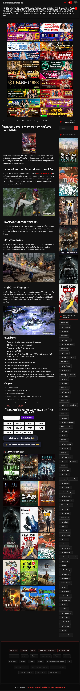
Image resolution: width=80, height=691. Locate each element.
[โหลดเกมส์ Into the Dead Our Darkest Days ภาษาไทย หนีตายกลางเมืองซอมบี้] (46, 493)
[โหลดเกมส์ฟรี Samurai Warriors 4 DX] (29, 334)
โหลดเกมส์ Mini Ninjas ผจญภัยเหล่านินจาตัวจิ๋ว (29, 582)
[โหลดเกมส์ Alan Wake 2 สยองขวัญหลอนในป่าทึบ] (11, 546)
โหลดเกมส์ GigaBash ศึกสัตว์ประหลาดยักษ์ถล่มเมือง (29, 607)
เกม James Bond (65, 596)
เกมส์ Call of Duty (66, 444)
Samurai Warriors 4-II (44, 174)
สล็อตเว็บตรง (12, 661)
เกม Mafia (63, 526)
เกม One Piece (65, 531)
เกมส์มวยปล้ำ (64, 474)
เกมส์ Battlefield (65, 535)
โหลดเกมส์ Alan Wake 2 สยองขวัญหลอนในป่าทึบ (11, 556)
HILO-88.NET (14, 656)
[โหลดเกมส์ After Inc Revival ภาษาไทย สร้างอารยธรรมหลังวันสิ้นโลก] (29, 493)
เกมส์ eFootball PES (66, 500)
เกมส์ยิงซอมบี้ (64, 401)
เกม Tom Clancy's (66, 570)
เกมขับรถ (63, 405)
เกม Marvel (64, 418)
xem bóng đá (41, 672)
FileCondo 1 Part (11, 417)
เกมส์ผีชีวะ (73, 461)
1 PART (8, 423)
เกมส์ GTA (63, 466)
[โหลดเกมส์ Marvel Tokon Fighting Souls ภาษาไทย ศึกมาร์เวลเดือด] (11, 572)
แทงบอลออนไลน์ (45, 656)
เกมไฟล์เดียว (64, 323)
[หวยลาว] (23, 102)
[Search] (70, 2)
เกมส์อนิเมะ (73, 405)
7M (69, 661)
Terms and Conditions (46, 650)
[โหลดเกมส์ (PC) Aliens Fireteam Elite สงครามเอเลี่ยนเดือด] (11, 493)
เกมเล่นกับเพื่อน (65, 591)
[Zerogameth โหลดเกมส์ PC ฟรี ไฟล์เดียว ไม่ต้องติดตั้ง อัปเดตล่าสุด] (32, 2)
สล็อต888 (66, 656)
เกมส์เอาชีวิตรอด (65, 366)
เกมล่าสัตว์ (63, 604)
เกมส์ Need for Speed (67, 492)
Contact (24, 650)
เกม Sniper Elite (65, 600)
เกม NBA (63, 565)
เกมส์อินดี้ (63, 357)
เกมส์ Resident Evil (66, 427)
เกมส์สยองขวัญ (65, 370)
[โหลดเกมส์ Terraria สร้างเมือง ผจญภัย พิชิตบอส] (46, 598)
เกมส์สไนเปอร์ (64, 617)
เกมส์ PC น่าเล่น (12, 121)
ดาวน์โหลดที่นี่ (27, 417)
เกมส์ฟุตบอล (64, 414)
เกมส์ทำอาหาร (65, 518)
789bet (22, 661)
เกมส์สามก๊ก (64, 431)
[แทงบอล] (56, 93)
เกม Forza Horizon (66, 505)
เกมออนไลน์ (64, 522)
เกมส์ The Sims (65, 513)
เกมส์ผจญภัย (64, 336)
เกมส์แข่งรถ (64, 440)
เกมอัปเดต (63, 587)
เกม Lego (63, 479)
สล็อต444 (24, 656)
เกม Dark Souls (65, 622)
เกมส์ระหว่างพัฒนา (66, 635)
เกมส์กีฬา (72, 375)
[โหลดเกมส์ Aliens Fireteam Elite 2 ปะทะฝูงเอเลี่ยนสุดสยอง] (29, 467)
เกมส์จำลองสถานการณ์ (67, 344)
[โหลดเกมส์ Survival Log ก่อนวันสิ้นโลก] (46, 520)
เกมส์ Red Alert (65, 626)
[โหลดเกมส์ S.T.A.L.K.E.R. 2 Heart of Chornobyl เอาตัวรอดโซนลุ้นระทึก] (11, 598)
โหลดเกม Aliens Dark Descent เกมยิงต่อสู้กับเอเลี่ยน (47, 476)
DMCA (33, 650)
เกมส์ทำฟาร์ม (64, 396)
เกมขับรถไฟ (64, 453)
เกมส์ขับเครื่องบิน (65, 583)
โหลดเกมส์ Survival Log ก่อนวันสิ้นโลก (47, 530)
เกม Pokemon (64, 483)
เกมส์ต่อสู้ (63, 375)
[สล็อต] (23, 112)
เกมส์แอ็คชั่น (64, 331)
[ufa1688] (23, 84)
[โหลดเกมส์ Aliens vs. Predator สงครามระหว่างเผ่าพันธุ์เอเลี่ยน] (11, 467)
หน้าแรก (4, 121)
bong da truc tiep (58, 667)
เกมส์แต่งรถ (64, 544)
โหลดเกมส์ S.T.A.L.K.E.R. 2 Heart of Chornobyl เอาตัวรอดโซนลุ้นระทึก (11, 607)
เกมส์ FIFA (64, 461)
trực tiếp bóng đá (26, 672)
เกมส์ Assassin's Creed (67, 422)
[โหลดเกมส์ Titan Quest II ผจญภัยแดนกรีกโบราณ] (46, 572)
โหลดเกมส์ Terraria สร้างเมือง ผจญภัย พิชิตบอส (47, 608)
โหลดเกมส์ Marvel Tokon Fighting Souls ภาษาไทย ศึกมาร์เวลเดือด (11, 581)
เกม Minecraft (64, 561)
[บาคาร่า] (23, 93)
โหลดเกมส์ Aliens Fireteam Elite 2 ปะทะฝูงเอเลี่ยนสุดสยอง (29, 476)
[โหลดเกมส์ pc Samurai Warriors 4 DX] (29, 216)
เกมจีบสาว (63, 435)
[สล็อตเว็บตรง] (56, 102)
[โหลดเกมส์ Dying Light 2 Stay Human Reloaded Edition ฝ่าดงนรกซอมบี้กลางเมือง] (29, 520)
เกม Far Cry (73, 479)
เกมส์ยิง (72, 357)
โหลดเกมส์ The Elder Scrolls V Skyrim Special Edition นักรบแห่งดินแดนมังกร (11, 529)
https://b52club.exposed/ (55, 661)
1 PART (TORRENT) (23, 433)
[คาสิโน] (56, 84)
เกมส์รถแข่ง (64, 383)
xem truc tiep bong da (39, 667)
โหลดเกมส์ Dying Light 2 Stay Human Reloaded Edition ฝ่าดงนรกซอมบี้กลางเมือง (29, 529)
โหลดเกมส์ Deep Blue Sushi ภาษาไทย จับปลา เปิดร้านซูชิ (47, 555)
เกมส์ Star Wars (65, 470)
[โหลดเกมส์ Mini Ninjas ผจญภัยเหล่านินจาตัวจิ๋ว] (29, 572)
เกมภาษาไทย (64, 362)
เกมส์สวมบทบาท (65, 340)
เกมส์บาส (63, 630)
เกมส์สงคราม (64, 388)
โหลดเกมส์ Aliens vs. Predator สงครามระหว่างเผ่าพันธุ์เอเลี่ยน (11, 476)
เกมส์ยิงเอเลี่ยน (65, 448)
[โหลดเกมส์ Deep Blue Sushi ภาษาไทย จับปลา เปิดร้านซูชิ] (46, 546)
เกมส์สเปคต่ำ (64, 349)
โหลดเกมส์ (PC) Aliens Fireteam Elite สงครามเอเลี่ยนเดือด (11, 502)
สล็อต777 (34, 656)
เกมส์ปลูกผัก (64, 409)
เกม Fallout (64, 557)
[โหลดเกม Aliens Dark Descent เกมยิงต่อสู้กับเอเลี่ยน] (46, 467)
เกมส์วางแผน (64, 353)
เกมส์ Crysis (64, 539)
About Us (13, 650)
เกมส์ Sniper (64, 609)
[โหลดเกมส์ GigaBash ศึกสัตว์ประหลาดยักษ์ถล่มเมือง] (29, 598)
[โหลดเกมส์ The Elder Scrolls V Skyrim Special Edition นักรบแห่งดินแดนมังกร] (11, 520)
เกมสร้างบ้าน (64, 509)
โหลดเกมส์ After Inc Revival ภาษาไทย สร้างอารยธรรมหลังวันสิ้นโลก (29, 502)
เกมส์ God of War (66, 548)
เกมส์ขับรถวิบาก (65, 578)
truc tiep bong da (21, 667)
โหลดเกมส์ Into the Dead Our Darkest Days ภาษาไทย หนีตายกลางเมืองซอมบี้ (47, 502)
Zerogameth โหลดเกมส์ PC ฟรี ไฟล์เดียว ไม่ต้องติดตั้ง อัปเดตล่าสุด (46, 687)
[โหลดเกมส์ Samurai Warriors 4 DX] (29, 281)
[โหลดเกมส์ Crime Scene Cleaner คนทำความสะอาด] (29, 546)
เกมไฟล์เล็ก (64, 379)
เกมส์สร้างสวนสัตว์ (66, 552)
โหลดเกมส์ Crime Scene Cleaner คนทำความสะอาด (29, 555)
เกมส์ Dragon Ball (65, 487)
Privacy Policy (64, 650)
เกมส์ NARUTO (65, 574)
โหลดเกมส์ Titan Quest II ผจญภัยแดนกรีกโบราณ (47, 582)
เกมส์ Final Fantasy (66, 457)
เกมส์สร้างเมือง (65, 392)
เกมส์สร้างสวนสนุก (66, 613)
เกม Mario (73, 557)
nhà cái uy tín (54, 672)
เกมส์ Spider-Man (65, 496)
